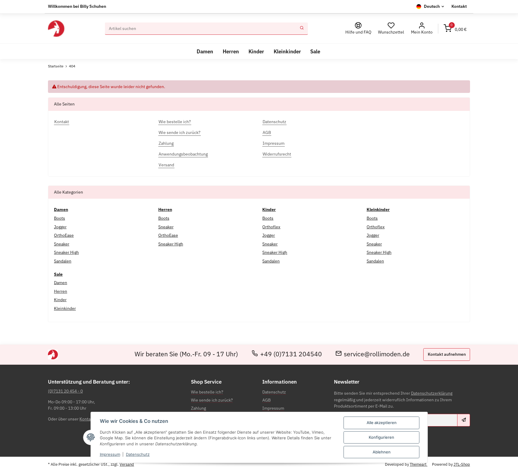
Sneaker (61, 244)
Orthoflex (271, 227)
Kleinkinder (65, 308)
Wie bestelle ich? (207, 392)
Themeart (418, 464)
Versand (127, 464)
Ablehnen (382, 452)
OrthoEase (64, 235)
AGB (266, 400)
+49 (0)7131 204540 (291, 354)
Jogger (60, 227)
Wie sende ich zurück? (212, 400)
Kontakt (459, 6)
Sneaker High (66, 252)
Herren (60, 291)
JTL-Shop (462, 464)
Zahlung (198, 408)
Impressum (110, 454)
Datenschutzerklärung (431, 393)
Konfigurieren (381, 437)
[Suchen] (302, 28)
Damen (60, 282)
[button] (421, 28)
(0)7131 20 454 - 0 (65, 391)
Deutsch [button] (432, 6)
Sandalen (62, 261)
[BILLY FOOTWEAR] (56, 28)
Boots (59, 218)
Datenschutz (138, 454)
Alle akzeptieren (382, 422)
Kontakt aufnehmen (447, 354)
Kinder (60, 299)
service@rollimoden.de (377, 354)
